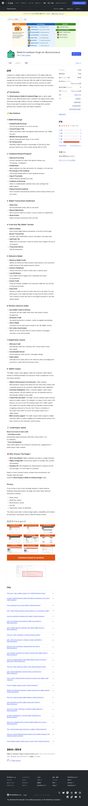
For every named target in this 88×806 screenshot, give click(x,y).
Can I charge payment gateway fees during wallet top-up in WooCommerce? (25, 628)
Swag (54, 785)
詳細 (10, 63)
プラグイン (25, 782)
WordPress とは (11, 777)
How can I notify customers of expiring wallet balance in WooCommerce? (25, 709)
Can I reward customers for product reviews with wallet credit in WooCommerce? (27, 653)
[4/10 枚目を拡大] (20, 537)
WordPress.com (73, 777)
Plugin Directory (11, 8)
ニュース (9, 780)
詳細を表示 (62, 114)
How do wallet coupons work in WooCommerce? (22, 685)
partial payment (76, 105)
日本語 (25, 795)
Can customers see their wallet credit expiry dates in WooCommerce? (23, 703)
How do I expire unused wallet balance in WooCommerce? (25, 697)
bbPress (71, 782)
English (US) (77, 94)
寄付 (54, 782)
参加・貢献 (55, 777)
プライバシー (10, 785)
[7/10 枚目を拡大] (20, 547)
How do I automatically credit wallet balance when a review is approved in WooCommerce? (26, 660)
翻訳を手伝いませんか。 (58, 13)
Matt (70, 780)
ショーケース (25, 777)
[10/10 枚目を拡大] (53, 557)
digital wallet (77, 102)
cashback (78, 98)
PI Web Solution (25, 55)
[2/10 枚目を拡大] (36, 527)
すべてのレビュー (75, 145)
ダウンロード (76, 54)
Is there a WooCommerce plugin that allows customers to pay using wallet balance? (28, 599)
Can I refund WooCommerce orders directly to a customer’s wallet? (28, 611)
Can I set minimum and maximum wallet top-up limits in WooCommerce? (24, 622)
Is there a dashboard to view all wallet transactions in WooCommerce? (24, 716)
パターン (24, 785)
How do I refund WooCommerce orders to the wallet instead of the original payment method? (28, 735)
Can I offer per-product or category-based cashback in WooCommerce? (24, 640)
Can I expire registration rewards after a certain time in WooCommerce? (24, 672)
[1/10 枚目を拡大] (20, 527)
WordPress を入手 (79, 3)
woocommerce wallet (74, 109)
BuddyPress (72, 785)
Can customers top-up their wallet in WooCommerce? (24, 605)
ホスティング (10, 782)
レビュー (18, 63)
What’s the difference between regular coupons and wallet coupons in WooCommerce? (28, 691)
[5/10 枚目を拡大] (36, 537)
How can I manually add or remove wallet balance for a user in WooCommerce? (27, 723)
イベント (54, 780)
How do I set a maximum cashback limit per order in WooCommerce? (23, 647)
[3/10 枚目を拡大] (53, 527)
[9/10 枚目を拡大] (53, 547)
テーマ (24, 780)
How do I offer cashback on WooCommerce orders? (23, 635)
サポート (78, 63)
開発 (26, 63)
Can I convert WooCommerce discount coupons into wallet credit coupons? (27, 679)
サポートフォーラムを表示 (67, 160)
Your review (62, 145)
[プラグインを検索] (25, 19)
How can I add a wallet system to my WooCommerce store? (26, 593)
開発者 (39, 782)
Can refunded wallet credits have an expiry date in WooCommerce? (28, 741)
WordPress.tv (41, 785)
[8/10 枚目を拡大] (36, 547)
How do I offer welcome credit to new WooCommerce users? (26, 667)
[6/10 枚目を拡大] (53, 537)
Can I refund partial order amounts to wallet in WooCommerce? (27, 729)
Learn (38, 777)
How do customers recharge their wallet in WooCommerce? (26, 616)
